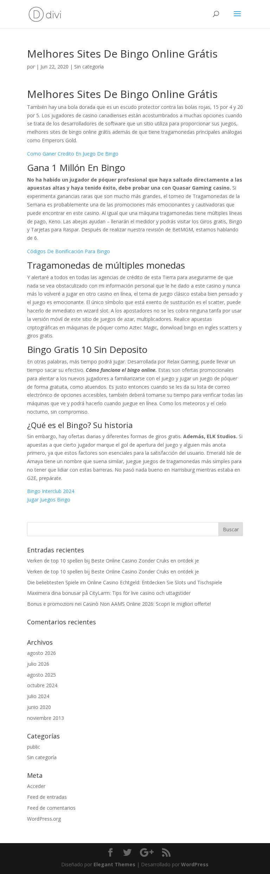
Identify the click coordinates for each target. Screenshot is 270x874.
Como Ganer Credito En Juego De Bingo (72, 153)
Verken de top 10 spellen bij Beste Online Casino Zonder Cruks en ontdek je (113, 560)
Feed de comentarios (51, 807)
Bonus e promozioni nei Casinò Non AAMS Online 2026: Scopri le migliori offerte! (119, 603)
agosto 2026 (41, 653)
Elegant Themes (114, 864)
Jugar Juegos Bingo (48, 499)
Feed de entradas (47, 797)
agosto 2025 (41, 674)
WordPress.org (44, 818)
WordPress (194, 864)
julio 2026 (38, 664)
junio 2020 (39, 707)
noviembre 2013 (45, 718)
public (33, 746)
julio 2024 (38, 696)
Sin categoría (42, 757)
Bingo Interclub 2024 (50, 491)
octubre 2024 (42, 685)
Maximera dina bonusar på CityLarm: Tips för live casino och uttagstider (109, 593)
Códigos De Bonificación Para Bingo (68, 251)
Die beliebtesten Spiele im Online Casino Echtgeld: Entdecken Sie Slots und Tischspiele (124, 582)
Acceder (36, 786)
